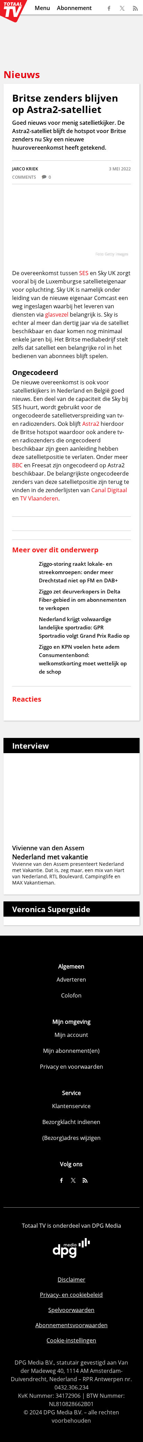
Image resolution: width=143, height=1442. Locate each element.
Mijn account (71, 1035)
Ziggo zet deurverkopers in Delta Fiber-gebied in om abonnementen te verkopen (82, 599)
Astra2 (90, 424)
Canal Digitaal (109, 490)
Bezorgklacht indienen (71, 1122)
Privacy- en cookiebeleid (71, 1295)
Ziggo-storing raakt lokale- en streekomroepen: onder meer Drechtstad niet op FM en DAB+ (78, 572)
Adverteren (71, 979)
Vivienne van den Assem (48, 848)
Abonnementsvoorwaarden (71, 1325)
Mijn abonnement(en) (71, 1051)
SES (84, 273)
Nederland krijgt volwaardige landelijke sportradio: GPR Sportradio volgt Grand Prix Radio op (84, 627)
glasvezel (57, 314)
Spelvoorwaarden (71, 1310)
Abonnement (74, 8)
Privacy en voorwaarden (71, 1066)
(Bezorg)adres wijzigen (71, 1138)
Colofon (71, 995)
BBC (17, 465)
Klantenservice (71, 1106)
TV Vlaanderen (39, 498)
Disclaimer (71, 1279)
